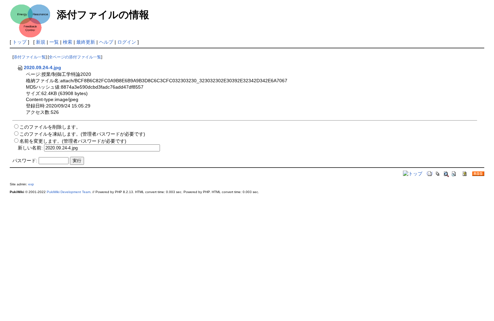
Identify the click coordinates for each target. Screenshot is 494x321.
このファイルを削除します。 (50, 127)
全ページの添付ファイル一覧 (75, 57)
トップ (19, 42)
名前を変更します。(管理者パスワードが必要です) (72, 141)
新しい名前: (30, 147)
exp (31, 184)
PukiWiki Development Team (68, 192)
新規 (40, 42)
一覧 (54, 42)
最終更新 (85, 42)
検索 (67, 42)
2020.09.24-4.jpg (42, 67)
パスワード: (24, 160)
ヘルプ (106, 42)
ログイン (126, 42)
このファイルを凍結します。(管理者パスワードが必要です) (82, 134)
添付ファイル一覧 (29, 57)
